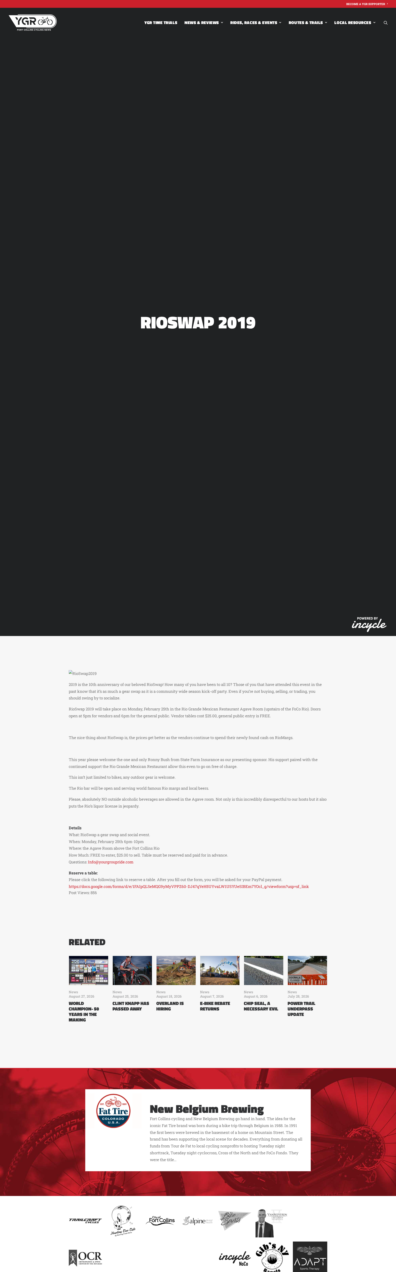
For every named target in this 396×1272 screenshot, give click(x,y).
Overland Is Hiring (170, 1006)
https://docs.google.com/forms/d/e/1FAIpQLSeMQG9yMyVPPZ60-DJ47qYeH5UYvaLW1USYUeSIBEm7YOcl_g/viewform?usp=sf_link (189, 886)
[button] (386, 22)
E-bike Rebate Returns (215, 1006)
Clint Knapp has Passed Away (131, 1006)
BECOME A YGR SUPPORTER (365, 4)
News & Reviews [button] (201, 22)
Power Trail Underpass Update (301, 1009)
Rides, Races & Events (253, 22)
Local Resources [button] (352, 22)
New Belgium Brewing (207, 1108)
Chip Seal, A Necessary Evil (261, 1006)
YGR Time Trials (160, 22)
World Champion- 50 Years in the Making (84, 1011)
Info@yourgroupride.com (110, 862)
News (73, 992)
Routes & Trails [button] (306, 22)
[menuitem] (367, 4)
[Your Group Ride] (32, 22)
